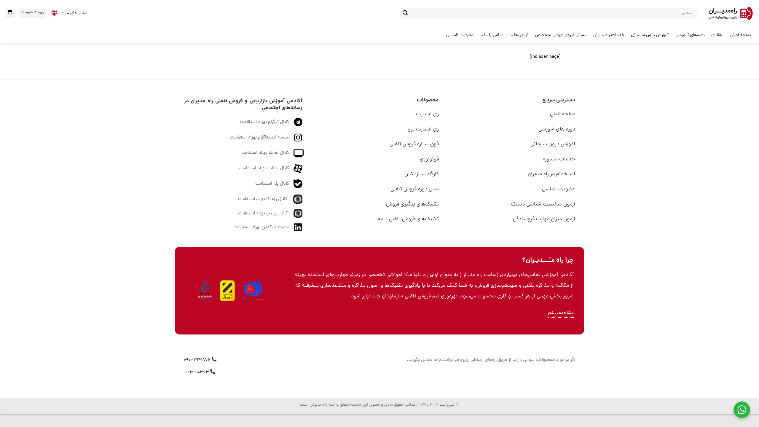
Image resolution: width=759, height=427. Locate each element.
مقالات (717, 35)
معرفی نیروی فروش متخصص (560, 35)
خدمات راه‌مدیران (608, 35)
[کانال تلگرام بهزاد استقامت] (298, 122)
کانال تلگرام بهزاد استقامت (264, 122)
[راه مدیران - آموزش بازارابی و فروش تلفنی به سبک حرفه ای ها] (730, 13)
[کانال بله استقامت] (298, 183)
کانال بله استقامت (272, 183)
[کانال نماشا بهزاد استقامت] (298, 153)
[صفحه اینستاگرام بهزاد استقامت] (298, 137)
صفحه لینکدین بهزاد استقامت (261, 227)
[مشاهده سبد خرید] (10, 13)
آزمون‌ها (521, 35)
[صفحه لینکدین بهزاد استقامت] (298, 227)
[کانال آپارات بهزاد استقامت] (298, 168)
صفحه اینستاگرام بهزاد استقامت (259, 137)
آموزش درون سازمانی (650, 35)
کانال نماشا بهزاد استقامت (264, 153)
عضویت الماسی (459, 35)
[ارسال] (405, 13)
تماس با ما (493, 35)
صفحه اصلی (740, 35)
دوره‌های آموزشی (690, 35)
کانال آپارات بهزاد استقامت (264, 168)
